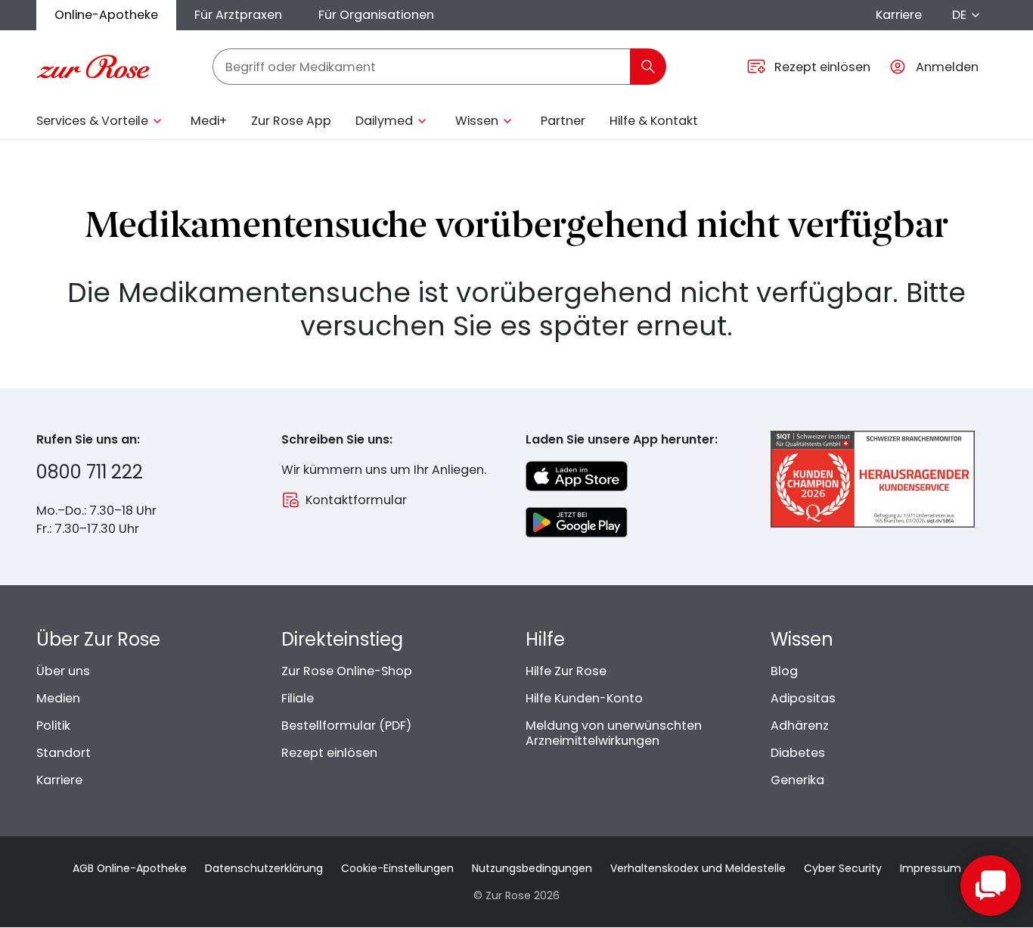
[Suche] (648, 66)
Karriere (899, 14)
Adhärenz (800, 725)
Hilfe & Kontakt (654, 120)
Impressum (930, 868)
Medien (58, 698)
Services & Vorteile (92, 120)
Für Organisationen (376, 14)
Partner (563, 120)
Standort (63, 752)
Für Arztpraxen (238, 14)
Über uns (63, 671)
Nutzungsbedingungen (532, 868)
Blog (784, 671)
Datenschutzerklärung (264, 868)
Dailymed (384, 120)
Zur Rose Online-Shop (346, 671)
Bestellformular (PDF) (346, 725)
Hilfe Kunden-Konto (584, 698)
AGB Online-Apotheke (130, 868)
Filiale (297, 698)
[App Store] (577, 476)
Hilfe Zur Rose (566, 671)
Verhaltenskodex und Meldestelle (698, 868)
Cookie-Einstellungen (397, 868)
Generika (797, 780)
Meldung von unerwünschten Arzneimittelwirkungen (614, 733)
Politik (53, 725)
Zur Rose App (291, 120)
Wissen (476, 120)
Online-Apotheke (106, 14)
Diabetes (798, 752)
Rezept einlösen (329, 752)
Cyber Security (843, 868)
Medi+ (209, 120)
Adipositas (803, 698)
